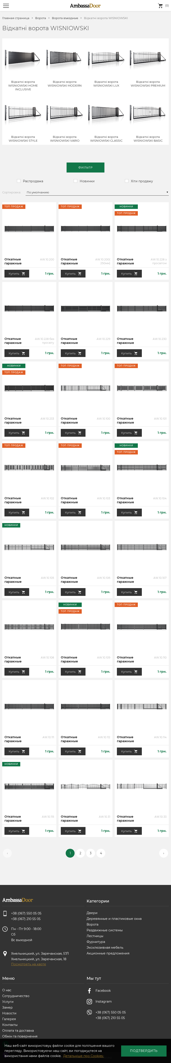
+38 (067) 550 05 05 (111, 1012)
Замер (7, 1007)
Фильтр (85, 167)
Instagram (104, 1002)
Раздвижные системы (105, 930)
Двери (92, 913)
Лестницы (95, 936)
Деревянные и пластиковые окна (114, 919)
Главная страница (15, 18)
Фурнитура (96, 942)
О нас (6, 990)
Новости (9, 1013)
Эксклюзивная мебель (105, 948)
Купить (14, 273)
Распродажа (33, 181)
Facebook (103, 991)
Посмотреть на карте (28, 964)
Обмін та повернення (19, 1036)
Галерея (9, 1019)
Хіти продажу (142, 181)
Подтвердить (144, 1051)
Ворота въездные (65, 18)
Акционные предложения (108, 953)
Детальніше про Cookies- (83, 1056)
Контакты (10, 1025)
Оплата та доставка (18, 1031)
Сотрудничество (15, 996)
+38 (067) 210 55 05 (110, 1018)
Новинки (87, 181)
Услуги (8, 1002)
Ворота (40, 18)
